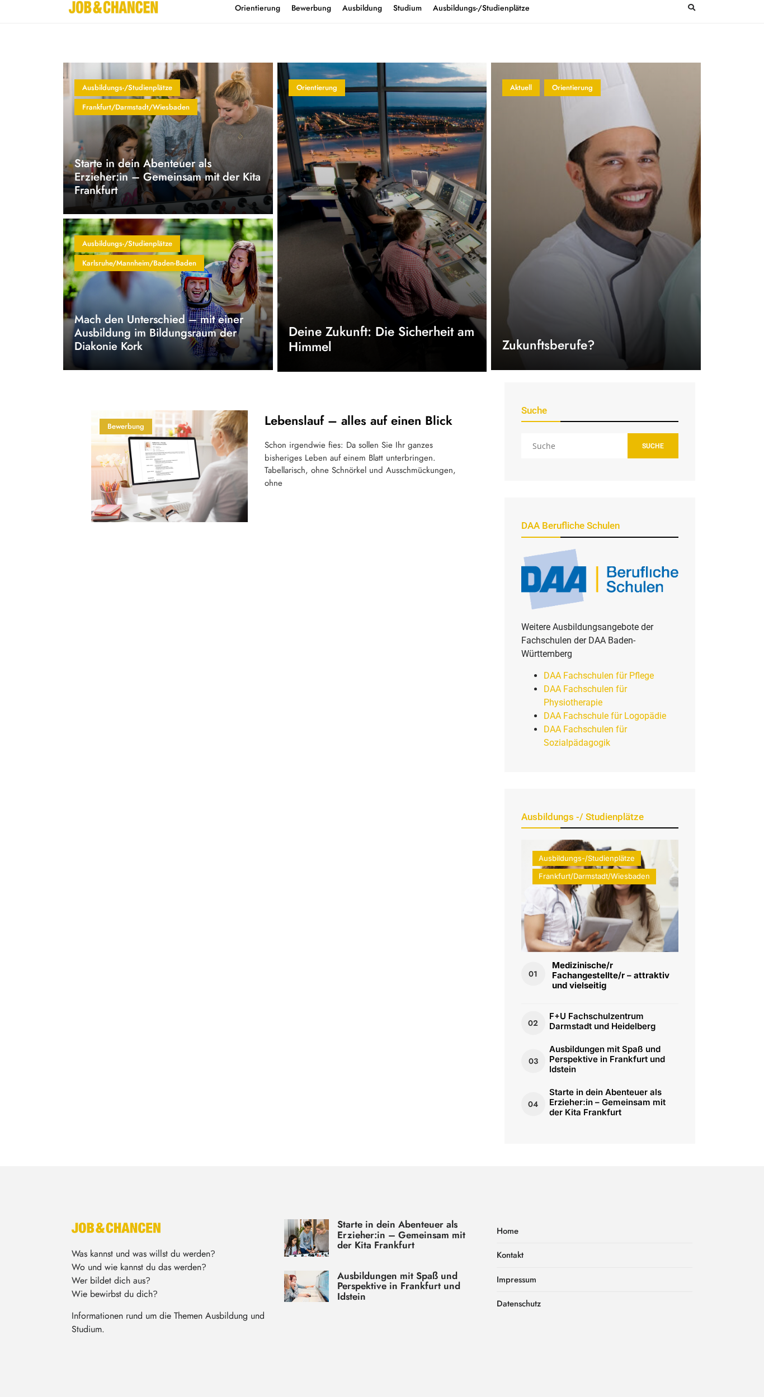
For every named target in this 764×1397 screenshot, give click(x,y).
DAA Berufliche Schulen (570, 525)
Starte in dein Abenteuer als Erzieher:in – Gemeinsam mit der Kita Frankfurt (167, 176)
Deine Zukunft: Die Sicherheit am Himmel (381, 339)
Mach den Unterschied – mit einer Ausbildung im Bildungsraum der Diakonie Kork (158, 332)
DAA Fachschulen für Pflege (599, 675)
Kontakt (510, 1255)
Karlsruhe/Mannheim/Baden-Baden (139, 263)
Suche (653, 446)
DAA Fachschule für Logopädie (605, 716)
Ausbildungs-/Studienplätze (127, 87)
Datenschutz (519, 1303)
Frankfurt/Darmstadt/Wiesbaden (136, 107)
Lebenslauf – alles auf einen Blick (358, 420)
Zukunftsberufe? (548, 344)
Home (507, 1231)
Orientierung (316, 87)
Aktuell (521, 87)
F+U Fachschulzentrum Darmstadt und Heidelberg (602, 1021)
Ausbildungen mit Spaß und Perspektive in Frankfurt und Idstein (607, 1059)
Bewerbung (125, 426)
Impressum (516, 1279)
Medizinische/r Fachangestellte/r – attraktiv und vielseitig (610, 975)
